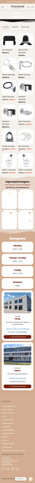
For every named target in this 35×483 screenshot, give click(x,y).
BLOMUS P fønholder (22, 98)
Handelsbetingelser (8, 444)
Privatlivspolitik (7, 447)
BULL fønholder (23, 146)
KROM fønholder (24, 75)
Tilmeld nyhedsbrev (8, 413)
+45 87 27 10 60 (6, 462)
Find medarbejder (8, 420)
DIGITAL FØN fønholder (22, 51)
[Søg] (28, 7)
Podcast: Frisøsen (7, 410)
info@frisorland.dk (7, 464)
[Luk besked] (33, 2)
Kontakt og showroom (9, 406)
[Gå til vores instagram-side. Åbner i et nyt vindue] (8, 469)
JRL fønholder (7, 50)
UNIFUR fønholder (8, 75)
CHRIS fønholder (8, 97)
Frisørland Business (8, 430)
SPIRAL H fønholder (25, 170)
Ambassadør (6, 427)
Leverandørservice (8, 433)
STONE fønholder (8, 146)
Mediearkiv (5, 437)
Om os (4, 416)
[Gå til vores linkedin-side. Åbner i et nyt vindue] (17, 469)
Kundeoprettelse (7, 423)
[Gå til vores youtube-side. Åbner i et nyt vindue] (13, 469)
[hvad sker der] (17, 2)
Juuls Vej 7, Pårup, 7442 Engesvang (17, 329)
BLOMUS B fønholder (5, 122)
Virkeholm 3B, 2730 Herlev (17, 378)
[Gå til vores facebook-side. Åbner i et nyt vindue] (3, 469)
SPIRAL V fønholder (9, 170)
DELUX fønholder (24, 121)
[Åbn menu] (3, 7)
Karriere (4, 440)
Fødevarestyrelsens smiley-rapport (14, 451)
